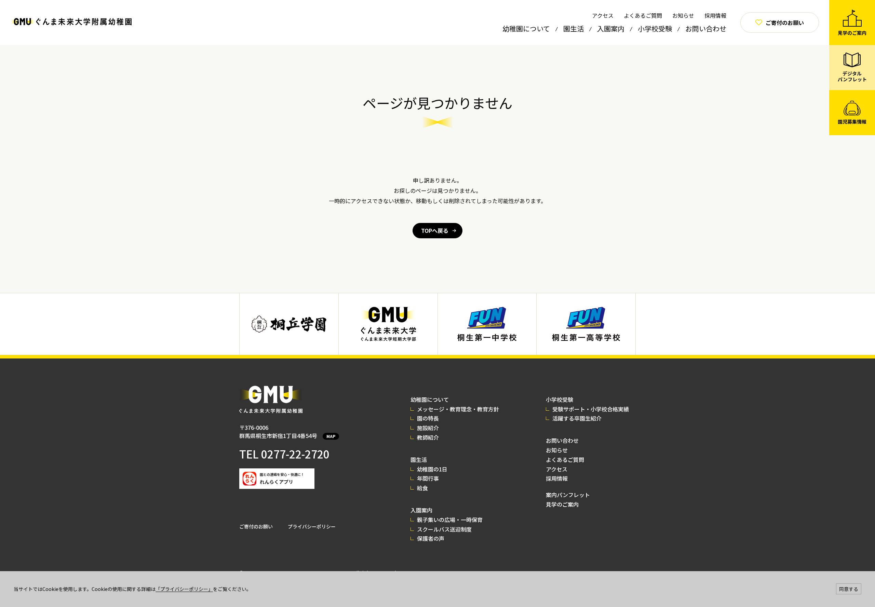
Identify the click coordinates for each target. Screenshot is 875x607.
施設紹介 (428, 428)
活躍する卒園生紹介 (577, 418)
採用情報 (715, 15)
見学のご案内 (562, 504)
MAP (330, 436)
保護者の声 (430, 538)
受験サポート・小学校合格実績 (590, 409)
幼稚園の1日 (432, 469)
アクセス (603, 15)
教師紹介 (428, 437)
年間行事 (428, 478)
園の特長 (428, 418)
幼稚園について (526, 28)
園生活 (573, 28)
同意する (848, 588)
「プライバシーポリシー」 (184, 588)
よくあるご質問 (643, 15)
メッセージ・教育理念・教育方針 (458, 409)
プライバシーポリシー (312, 526)
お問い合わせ (705, 28)
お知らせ (683, 15)
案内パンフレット (568, 495)
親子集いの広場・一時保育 (450, 520)
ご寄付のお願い (256, 526)
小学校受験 (655, 28)
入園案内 (610, 28)
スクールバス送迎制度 (444, 529)
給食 (422, 488)
